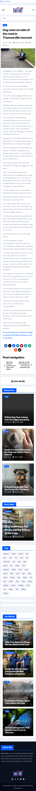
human (5, 573)
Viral (5, 589)
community (7, 561)
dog (30, 43)
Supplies (6, 585)
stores (30, 581)
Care (10, 557)
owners (12, 577)
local (17, 573)
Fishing (17, 565)
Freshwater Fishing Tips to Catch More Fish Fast (17, 702)
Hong (26, 569)
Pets (5, 581)
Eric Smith (8, 43)
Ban (27, 554)
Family (5, 565)
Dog (5, 25)
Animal (13, 554)
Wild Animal (10, 653)
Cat (16, 557)
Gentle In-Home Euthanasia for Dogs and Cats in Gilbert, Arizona (17, 452)
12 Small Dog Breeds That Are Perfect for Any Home (16, 488)
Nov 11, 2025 (19, 457)
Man (23, 573)
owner (5, 577)
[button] (31, 524)
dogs (24, 561)
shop (17, 581)
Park (19, 577)
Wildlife (23, 589)
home (20, 569)
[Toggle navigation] (3, 10)
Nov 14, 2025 (19, 422)
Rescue (6, 45)
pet (31, 577)
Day (14, 561)
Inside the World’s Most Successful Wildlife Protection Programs (16, 671)
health (13, 569)
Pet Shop (8, 511)
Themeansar (18, 788)
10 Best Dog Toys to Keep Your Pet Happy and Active (16, 418)
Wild (17, 589)
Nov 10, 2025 (19, 492)
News (29, 573)
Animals (21, 554)
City (27, 557)
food (23, 565)
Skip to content (5, 1)
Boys (5, 557)
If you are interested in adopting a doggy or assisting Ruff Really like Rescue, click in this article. (18, 335)
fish (11, 565)
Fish (7, 682)
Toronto (13, 585)
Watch (11, 589)
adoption (6, 554)
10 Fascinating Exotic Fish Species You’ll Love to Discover (17, 730)
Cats (21, 557)
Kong (12, 573)
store (23, 581)
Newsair (28, 786)
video (27, 585)
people (25, 577)
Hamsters (6, 569)
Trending (21, 585)
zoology (6, 593)
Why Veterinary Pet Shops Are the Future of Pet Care (17, 530)
